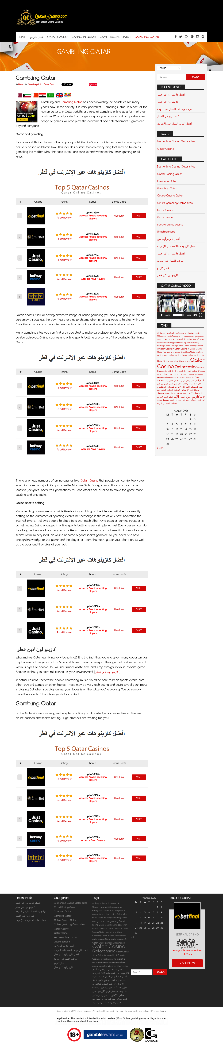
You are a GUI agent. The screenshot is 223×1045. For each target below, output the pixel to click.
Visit (139, 215)
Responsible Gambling (137, 1011)
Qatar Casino (50, 84)
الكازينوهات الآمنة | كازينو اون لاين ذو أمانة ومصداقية (181, 393)
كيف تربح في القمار (168, 116)
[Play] (161, 315)
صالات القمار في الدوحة (170, 260)
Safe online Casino (196, 371)
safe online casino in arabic (170, 374)
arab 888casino (109, 907)
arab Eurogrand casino (178, 336)
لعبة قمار (165, 400)
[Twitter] (180, 37)
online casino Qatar (178, 355)
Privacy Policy (158, 1011)
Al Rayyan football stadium (169, 333)
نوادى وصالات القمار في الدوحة (174, 109)
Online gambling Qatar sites (175, 203)
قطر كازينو (163, 268)
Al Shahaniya (188, 333)
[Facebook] (175, 37)
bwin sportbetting (165, 342)
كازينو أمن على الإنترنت (184, 396)
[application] (181, 305)
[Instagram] (197, 37)
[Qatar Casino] (42, 25)
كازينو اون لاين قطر (107, 671)
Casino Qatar (98, 932)
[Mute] (195, 315)
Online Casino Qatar (170, 195)
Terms (120, 1011)
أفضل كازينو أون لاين (168, 239)
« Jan (160, 448)
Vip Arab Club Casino (118, 966)
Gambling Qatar (35, 84)
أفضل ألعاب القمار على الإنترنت (174, 123)
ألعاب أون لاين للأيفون (165, 387)
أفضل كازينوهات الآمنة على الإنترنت (176, 246)
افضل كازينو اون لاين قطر (171, 94)
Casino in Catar (173, 349)
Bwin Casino (198, 339)
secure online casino (170, 224)
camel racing (180, 342)
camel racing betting (108, 921)
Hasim (21, 84)
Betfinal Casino (187, 934)
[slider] (178, 315)
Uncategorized (166, 231)
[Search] (203, 37)
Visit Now (187, 963)
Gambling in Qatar (171, 352)
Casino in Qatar (167, 181)
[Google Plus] (186, 37)
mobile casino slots (117, 935)
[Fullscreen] (200, 315)
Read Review (64, 217)
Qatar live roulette (178, 371)
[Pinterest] (192, 37)
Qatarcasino (165, 217)
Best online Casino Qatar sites (176, 141)
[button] (181, 305)
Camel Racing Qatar (169, 174)
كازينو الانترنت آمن (99, 995)
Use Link (119, 215)
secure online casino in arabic (171, 377)
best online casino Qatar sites (178, 339)
